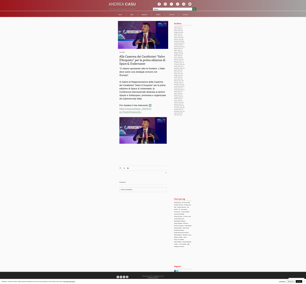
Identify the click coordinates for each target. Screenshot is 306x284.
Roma (185, 237)
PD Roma (185, 223)
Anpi (175, 207)
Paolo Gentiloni (178, 228)
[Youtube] (189, 4)
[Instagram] (165, 4)
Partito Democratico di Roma (181, 232)
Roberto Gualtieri (178, 237)
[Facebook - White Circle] (159, 4)
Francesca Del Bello (179, 214)
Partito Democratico (179, 230)
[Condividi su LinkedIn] (128, 168)
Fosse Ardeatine (185, 211)
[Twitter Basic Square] (177, 271)
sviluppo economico (179, 246)
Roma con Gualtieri (179, 239)
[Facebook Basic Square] (175, 271)
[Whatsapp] (177, 4)
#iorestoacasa (177, 202)
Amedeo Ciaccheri (178, 204)
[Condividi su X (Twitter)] (124, 168)
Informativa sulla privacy (69, 281)
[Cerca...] (194, 9)
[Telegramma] (183, 4)
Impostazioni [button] (282, 281)
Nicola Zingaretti (178, 223)
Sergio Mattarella (187, 241)
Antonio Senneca (181, 207)
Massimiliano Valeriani (179, 221)
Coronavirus (177, 211)
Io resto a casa (187, 216)
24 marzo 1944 (186, 202)
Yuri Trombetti (182, 244)
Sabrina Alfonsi (178, 241)
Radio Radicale (178, 235)
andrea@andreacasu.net (158, 276)
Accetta (299, 281)
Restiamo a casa (187, 235)
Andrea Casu (187, 204)
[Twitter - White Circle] (121, 277)
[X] (171, 4)
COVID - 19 (177, 209)
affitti (188, 244)
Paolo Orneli (186, 228)
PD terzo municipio (179, 225)
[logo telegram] (127, 277)
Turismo (176, 244)
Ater (188, 207)
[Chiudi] (304, 281)
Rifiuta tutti (290, 281)
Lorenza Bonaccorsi (179, 218)
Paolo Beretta (188, 225)
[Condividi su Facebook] (120, 168)
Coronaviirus (184, 209)
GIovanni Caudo (178, 216)
